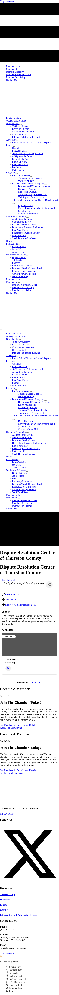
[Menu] (1, 329)
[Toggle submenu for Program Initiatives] (31, 176)
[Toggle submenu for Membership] (19, 282)
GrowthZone (36, 682)
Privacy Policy (7, 813)
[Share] (49, 584)
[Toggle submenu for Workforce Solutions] (27, 255)
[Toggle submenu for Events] (14, 146)
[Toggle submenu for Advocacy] (17, 140)
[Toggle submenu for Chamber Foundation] (27, 217)
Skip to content (7, 1)
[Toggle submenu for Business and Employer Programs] (45, 184)
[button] (29, 882)
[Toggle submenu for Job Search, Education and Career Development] (13, 203)
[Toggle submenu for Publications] (19, 244)
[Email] (8, 668)
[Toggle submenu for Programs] (16, 173)
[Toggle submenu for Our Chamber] (20, 124)
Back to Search (8, 580)
